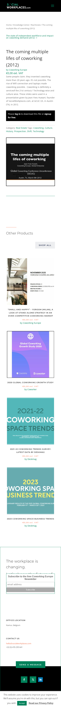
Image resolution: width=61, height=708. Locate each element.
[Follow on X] (33, 679)
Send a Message (30, 664)
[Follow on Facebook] (24, 679)
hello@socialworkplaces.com (18, 643)
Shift (29, 131)
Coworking (38, 127)
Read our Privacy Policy (41, 703)
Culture (48, 127)
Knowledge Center (21, 25)
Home (9, 25)
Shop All (45, 245)
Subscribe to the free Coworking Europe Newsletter (30, 577)
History (9, 131)
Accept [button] (22, 703)
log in (17, 114)
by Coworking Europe (16, 69)
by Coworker (30, 389)
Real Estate (36, 25)
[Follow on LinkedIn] (40, 679)
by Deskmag (31, 459)
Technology (38, 131)
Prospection (20, 131)
